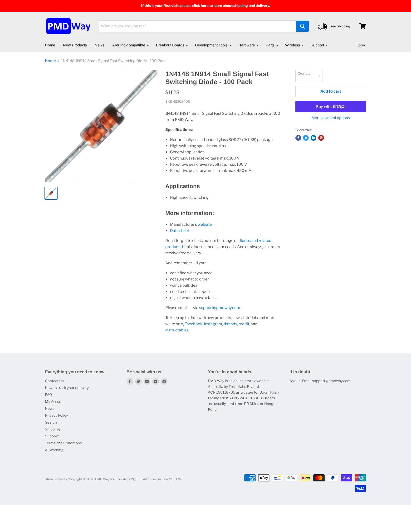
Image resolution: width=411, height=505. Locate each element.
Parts (270, 45)
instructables (176, 330)
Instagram (213, 324)
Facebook (193, 324)
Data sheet (179, 230)
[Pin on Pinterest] (321, 138)
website (205, 224)
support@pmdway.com (219, 307)
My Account (55, 402)
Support (318, 45)
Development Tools (212, 45)
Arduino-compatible (129, 45)
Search (51, 422)
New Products (75, 45)
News (99, 45)
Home (50, 45)
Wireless (293, 45)
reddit (244, 324)
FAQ (48, 395)
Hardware (247, 45)
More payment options (331, 118)
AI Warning (54, 450)
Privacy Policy (56, 415)
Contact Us (54, 381)
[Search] (302, 26)
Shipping (52, 429)
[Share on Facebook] (298, 138)
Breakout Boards (170, 45)
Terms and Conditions (63, 443)
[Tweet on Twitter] (306, 138)
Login (361, 45)
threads (230, 324)
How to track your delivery (67, 388)
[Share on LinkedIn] (313, 138)
